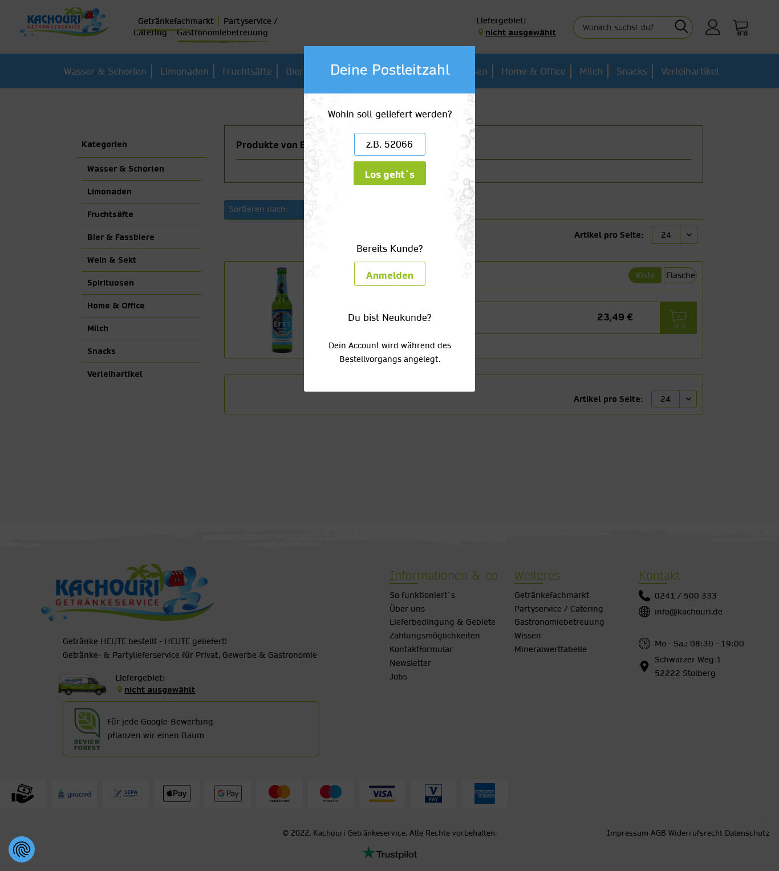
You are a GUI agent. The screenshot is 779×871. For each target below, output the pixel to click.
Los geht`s (390, 174)
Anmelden (389, 275)
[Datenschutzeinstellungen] (22, 849)
